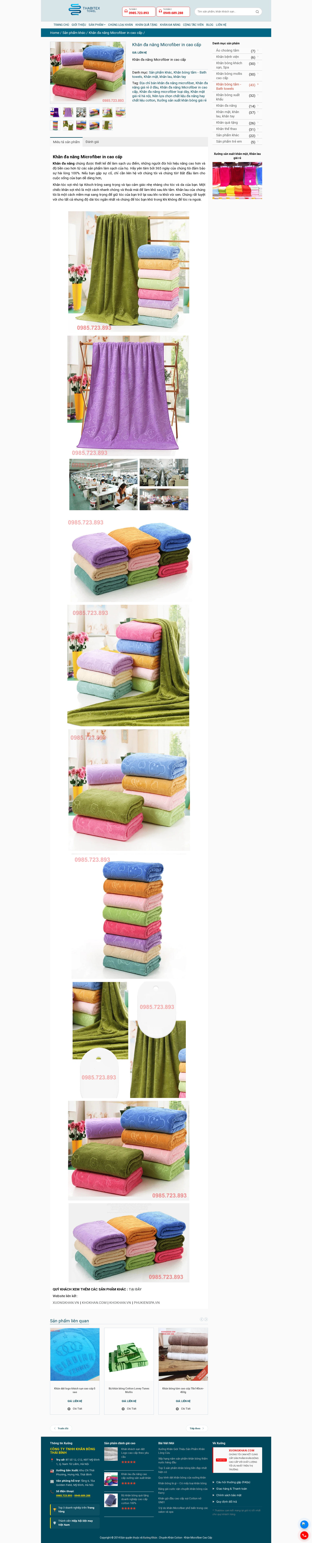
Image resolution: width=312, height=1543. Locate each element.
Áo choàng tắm (227, 50)
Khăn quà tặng (227, 122)
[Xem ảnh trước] (201, 1319)
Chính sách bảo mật (228, 1495)
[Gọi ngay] (304, 1535)
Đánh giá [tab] (92, 142)
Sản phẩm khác (73, 33)
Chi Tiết (77, 1408)
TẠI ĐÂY (135, 1289)
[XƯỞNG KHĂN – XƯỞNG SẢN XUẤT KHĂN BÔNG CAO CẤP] (84, 8)
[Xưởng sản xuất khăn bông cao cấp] (81, 112)
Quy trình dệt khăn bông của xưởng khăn (182, 1477)
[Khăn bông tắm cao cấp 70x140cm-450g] (183, 1354)
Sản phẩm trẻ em (229, 141)
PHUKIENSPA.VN (147, 1303)
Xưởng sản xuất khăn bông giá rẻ (182, 100)
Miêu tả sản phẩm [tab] (66, 142)
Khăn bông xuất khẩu (228, 97)
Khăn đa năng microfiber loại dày (164, 92)
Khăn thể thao (226, 129)
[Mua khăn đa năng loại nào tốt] (121, 112)
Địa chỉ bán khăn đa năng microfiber (167, 83)
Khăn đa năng (226, 105)
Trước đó (63, 1428)
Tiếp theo (195, 1428)
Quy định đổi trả (226, 1501)
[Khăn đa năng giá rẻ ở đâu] (94, 125)
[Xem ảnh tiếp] (205, 1319)
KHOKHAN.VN (120, 1303)
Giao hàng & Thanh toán (231, 1488)
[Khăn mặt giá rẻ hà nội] (55, 125)
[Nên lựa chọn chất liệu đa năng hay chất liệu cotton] (107, 112)
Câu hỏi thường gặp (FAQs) (233, 1482)
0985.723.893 (64, 1495)
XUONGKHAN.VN (66, 1303)
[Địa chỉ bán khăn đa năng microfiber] (107, 125)
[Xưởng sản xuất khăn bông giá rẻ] (68, 112)
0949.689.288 (82, 1495)
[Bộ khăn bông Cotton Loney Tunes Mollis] (129, 1354)
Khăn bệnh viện (227, 57)
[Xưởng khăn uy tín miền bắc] (94, 112)
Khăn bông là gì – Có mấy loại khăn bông (182, 1483)
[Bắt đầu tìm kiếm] (257, 11)
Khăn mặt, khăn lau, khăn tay (165, 77)
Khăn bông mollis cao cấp (229, 76)
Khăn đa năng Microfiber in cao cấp (115, 33)
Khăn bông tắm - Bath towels (228, 86)
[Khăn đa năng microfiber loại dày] (68, 125)
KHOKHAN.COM (94, 1303)
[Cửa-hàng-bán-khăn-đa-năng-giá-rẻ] (55, 112)
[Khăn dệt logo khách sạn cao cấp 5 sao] (75, 1354)
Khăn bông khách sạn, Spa (229, 65)
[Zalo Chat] (304, 1524)
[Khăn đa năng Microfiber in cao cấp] (88, 73)
